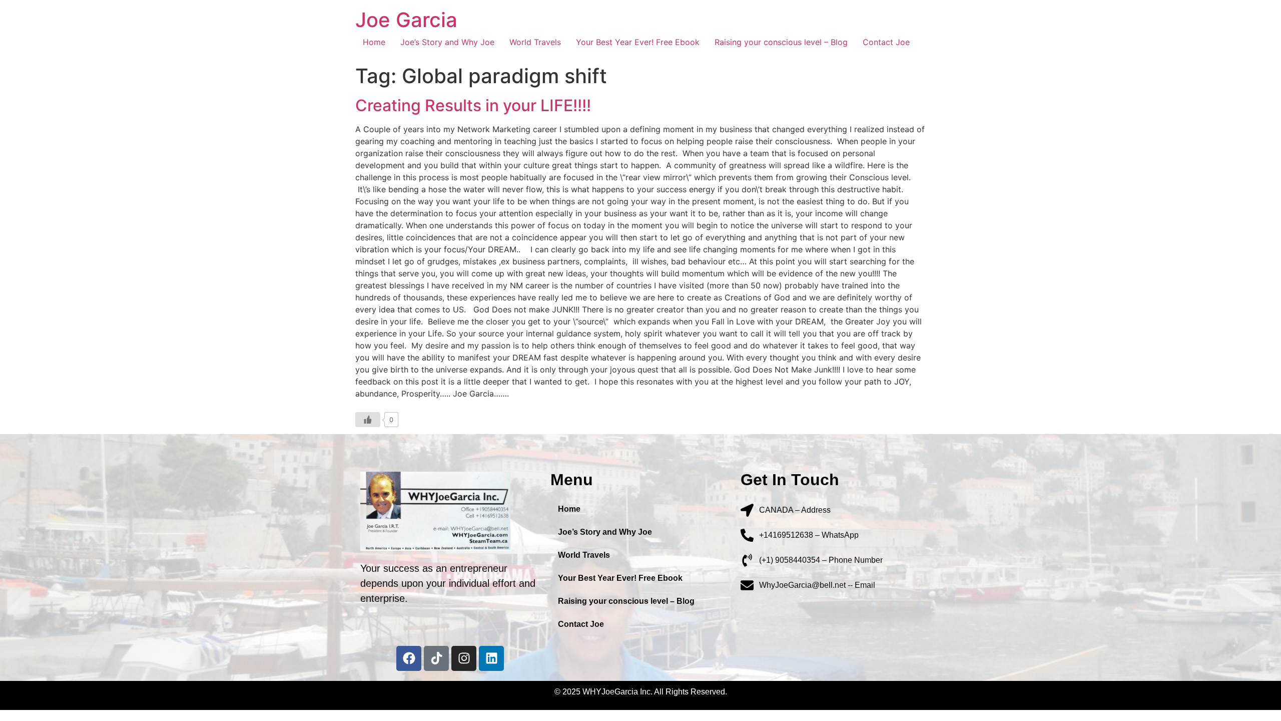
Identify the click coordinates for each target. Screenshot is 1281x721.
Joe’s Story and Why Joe (447, 42)
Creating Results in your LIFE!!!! (473, 105)
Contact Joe (886, 42)
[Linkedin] (491, 658)
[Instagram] (463, 658)
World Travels (535, 42)
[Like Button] (367, 419)
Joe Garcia (406, 20)
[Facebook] (408, 658)
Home (374, 42)
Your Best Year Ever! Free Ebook (638, 42)
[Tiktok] (436, 658)
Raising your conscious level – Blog (781, 42)
